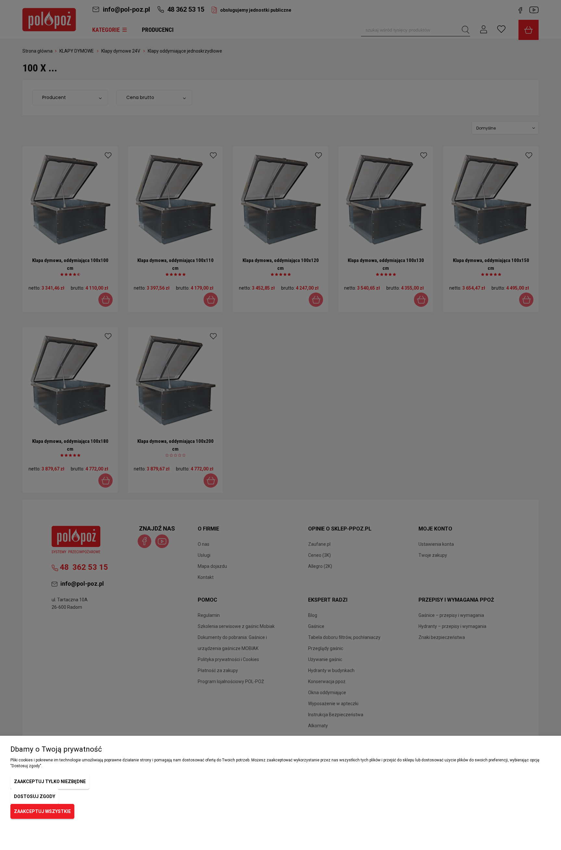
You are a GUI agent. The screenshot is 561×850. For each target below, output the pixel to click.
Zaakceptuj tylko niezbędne (50, 781)
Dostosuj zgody (34, 796)
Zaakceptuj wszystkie (42, 811)
